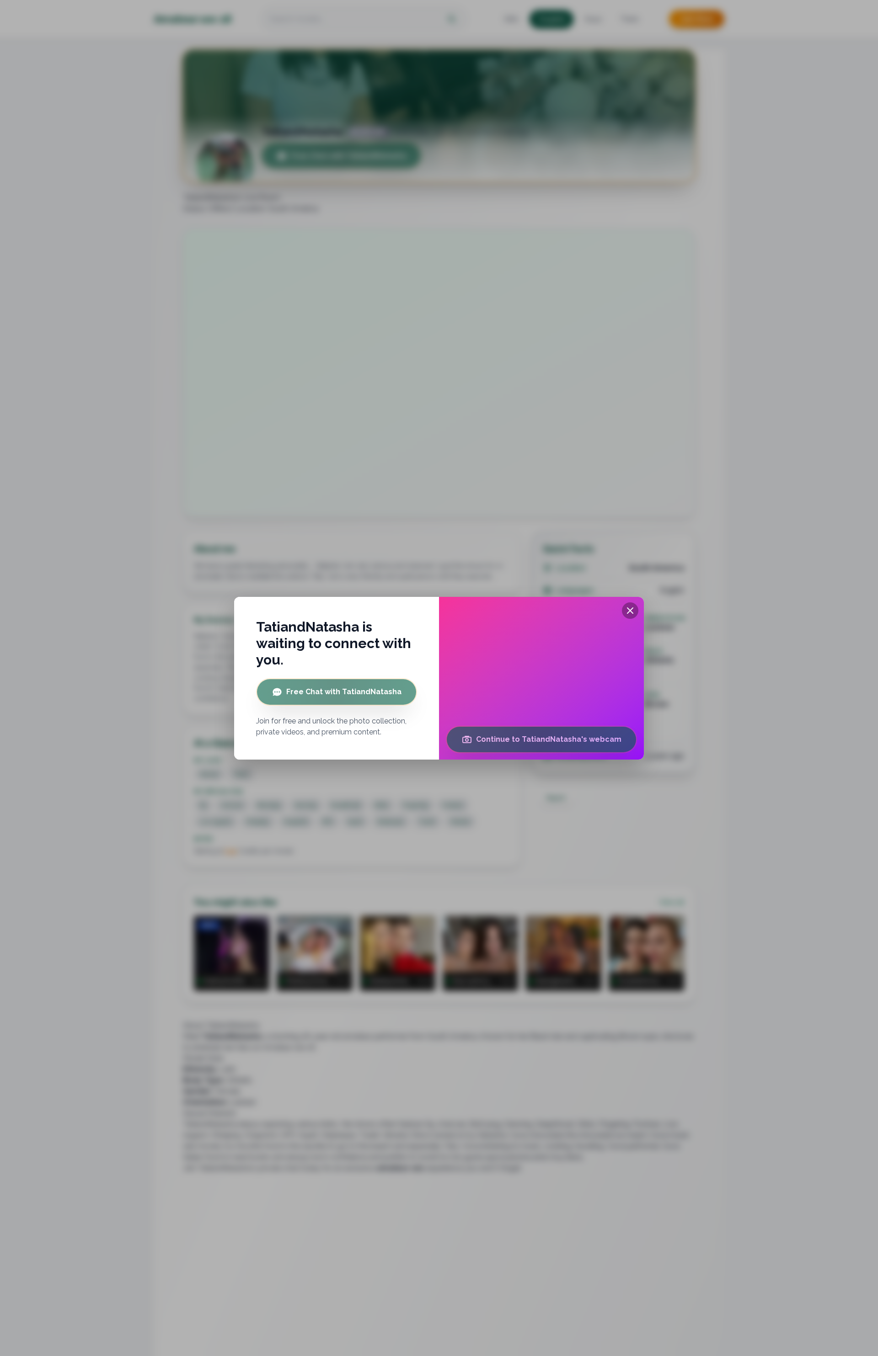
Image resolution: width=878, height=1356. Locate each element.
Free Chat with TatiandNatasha (344, 691)
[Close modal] (630, 610)
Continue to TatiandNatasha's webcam (548, 739)
